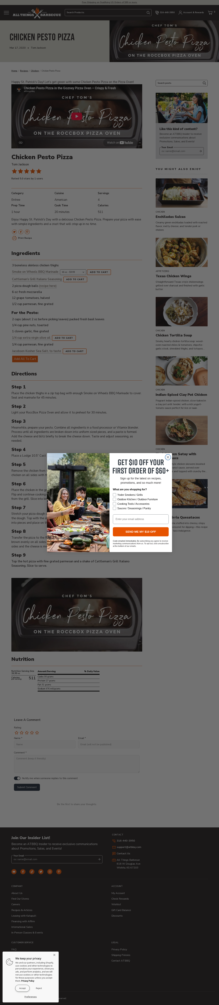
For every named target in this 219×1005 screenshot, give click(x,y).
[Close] (55, 955)
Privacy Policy (27, 980)
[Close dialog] (168, 457)
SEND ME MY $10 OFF (141, 531)
